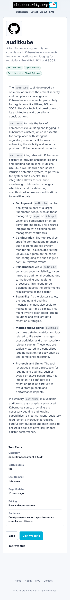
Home (18, 580)
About (43, 11)
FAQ (51, 11)
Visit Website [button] (31, 535)
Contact (48, 580)
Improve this (16, 546)
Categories (22, 11)
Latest (34, 11)
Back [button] (11, 535)
